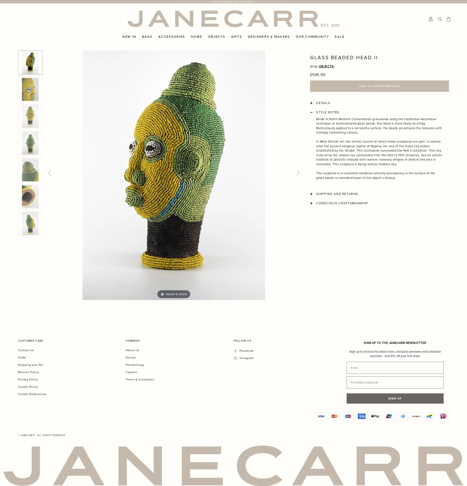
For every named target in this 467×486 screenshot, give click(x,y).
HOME (196, 37)
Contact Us (26, 350)
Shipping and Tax (30, 365)
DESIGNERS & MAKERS (269, 37)
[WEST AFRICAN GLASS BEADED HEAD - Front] (30, 116)
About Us (132, 350)
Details (323, 103)
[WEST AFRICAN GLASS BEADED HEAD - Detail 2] (30, 170)
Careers (131, 372)
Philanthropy (135, 365)
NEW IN (129, 37)
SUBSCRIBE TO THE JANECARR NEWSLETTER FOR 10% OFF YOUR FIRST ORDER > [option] (233, 1)
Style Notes (327, 112)
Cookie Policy (28, 387)
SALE (339, 37)
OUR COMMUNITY (312, 37)
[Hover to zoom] (173, 175)
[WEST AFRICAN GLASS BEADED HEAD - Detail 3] (30, 197)
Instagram (246, 358)
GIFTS (236, 37)
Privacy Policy (28, 379)
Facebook (246, 351)
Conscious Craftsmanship (342, 203)
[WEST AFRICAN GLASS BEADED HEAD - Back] (30, 143)
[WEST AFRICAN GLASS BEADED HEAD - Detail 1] (30, 89)
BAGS (147, 37)
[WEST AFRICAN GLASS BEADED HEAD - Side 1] (30, 62)
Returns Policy (28, 372)
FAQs (22, 357)
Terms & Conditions (140, 379)
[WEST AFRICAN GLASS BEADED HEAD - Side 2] (30, 223)
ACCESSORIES (171, 37)
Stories (131, 357)
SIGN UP (395, 398)
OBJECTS (216, 37)
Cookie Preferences (32, 394)
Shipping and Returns (337, 194)
